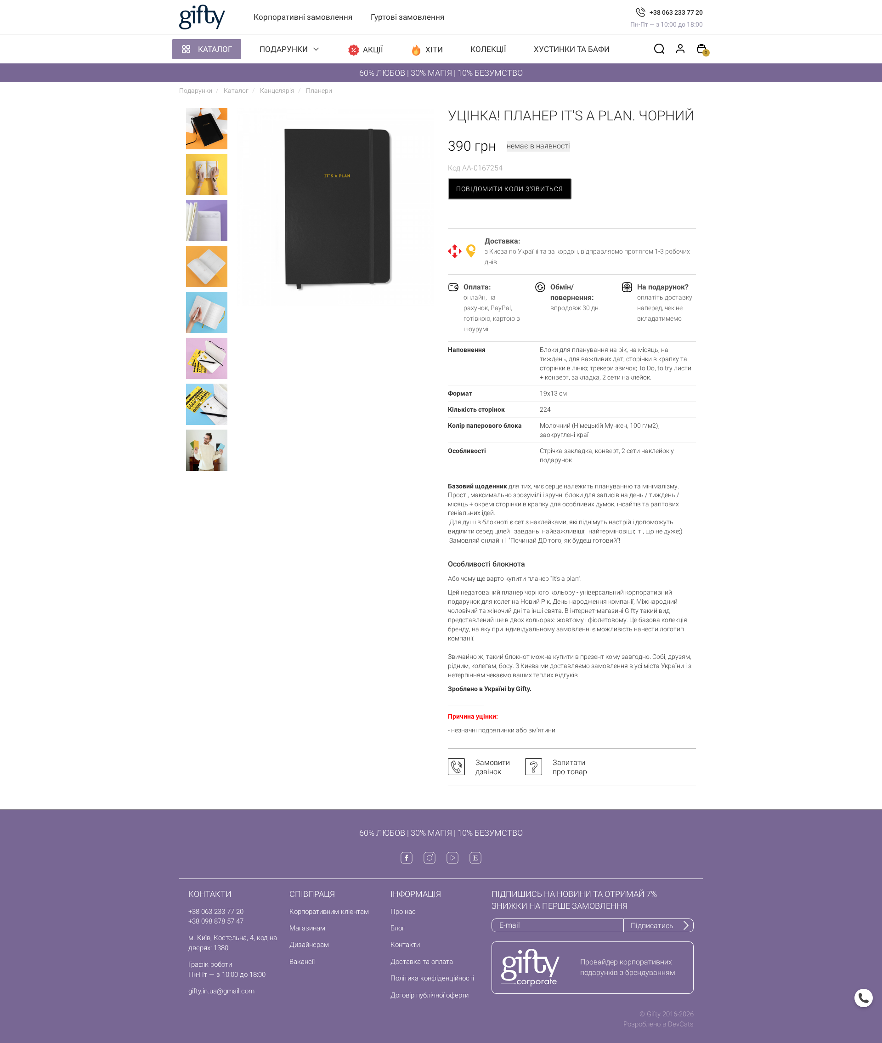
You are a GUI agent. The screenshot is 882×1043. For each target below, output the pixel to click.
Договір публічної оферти (429, 995)
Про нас (403, 911)
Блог (397, 928)
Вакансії (302, 962)
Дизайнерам (309, 945)
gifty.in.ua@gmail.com (221, 991)
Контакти (405, 945)
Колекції (488, 49)
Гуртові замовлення (407, 17)
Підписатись (652, 925)
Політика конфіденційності (432, 978)
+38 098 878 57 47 (215, 921)
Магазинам (307, 928)
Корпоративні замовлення (303, 17)
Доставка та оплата (421, 962)
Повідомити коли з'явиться (509, 189)
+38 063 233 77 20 (676, 12)
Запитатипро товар (570, 767)
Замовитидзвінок (492, 767)
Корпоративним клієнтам (329, 911)
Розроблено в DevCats (658, 1024)
